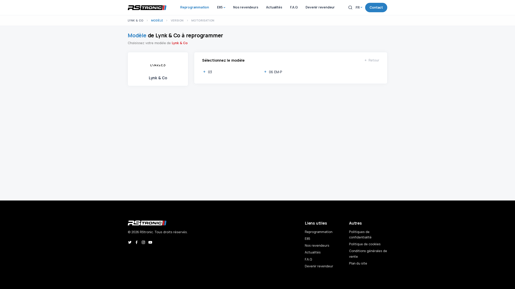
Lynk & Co (135, 20)
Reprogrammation (318, 232)
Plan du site (358, 263)
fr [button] (358, 7)
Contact (376, 7)
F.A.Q (308, 259)
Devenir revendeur (319, 266)
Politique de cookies (365, 244)
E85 (307, 238)
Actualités (313, 252)
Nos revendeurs (317, 245)
